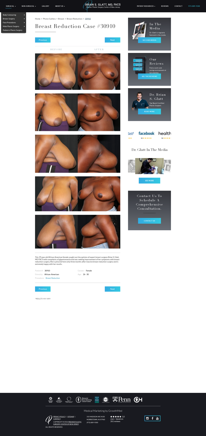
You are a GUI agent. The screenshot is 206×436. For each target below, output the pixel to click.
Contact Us (149, 221)
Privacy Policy (59, 417)
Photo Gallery (49, 19)
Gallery (45, 6)
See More (149, 181)
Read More (149, 111)
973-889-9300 (194, 6)
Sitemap (70, 417)
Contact (178, 6)
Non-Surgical (28, 6)
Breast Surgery (9, 19)
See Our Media (149, 40)
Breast (61, 19)
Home (37, 19)
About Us (59, 6)
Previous (43, 40)
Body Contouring (9, 15)
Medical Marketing (94, 410)
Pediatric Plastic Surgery (12, 30)
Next (112, 40)
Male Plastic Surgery (11, 26)
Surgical (10, 6)
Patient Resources (145, 6)
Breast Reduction (74, 19)
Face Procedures (9, 23)
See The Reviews (149, 76)
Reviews (164, 6)
